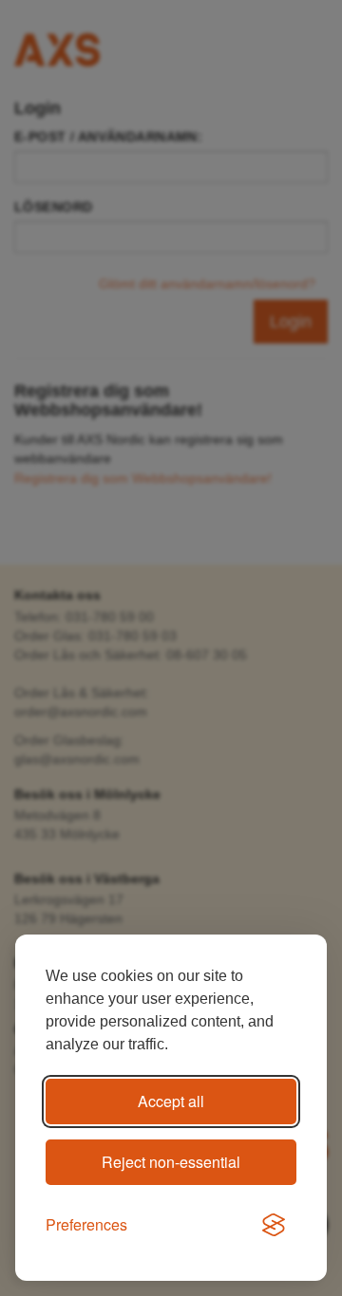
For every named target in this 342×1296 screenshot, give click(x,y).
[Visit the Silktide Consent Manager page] (273, 1226)
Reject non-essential (171, 1162)
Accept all (171, 1101)
